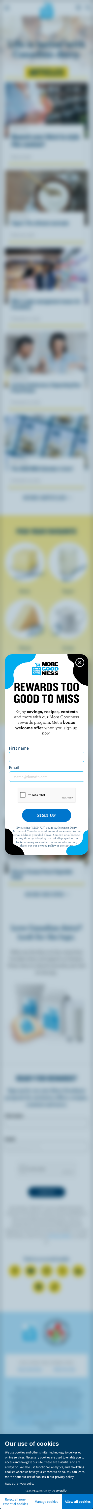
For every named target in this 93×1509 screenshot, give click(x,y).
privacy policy (47, 845)
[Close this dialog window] (79, 662)
